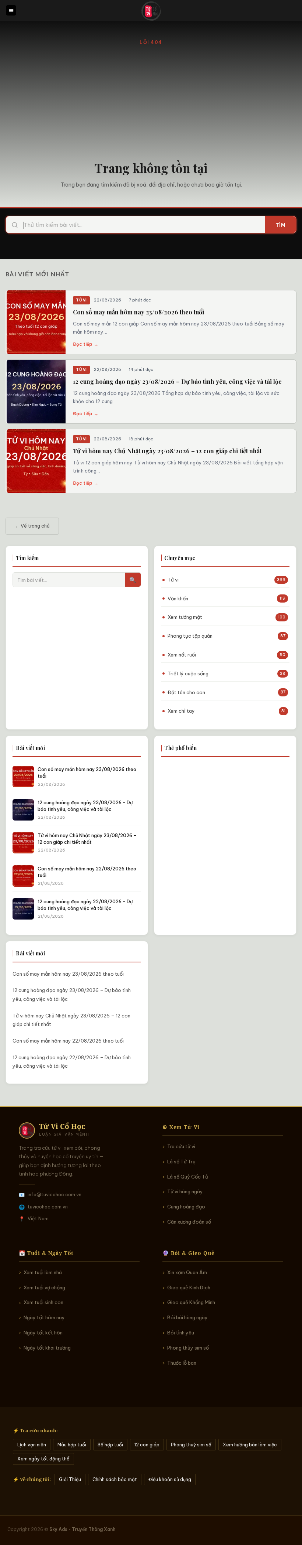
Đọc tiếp (85, 344)
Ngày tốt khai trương (47, 1348)
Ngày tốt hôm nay (44, 1317)
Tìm (280, 225)
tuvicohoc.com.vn (48, 1207)
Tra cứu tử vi (181, 1146)
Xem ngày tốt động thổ (43, 1459)
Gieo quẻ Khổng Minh (191, 1302)
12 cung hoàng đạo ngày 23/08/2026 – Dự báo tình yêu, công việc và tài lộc (177, 381)
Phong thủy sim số (188, 1348)
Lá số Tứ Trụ (181, 1161)
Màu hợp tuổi (71, 1444)
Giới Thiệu (70, 1479)
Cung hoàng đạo (186, 1207)
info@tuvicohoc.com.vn (54, 1194)
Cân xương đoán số (189, 1222)
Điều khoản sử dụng (169, 1479)
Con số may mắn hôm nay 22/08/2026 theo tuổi (68, 1041)
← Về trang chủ (32, 526)
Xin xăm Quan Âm (187, 1272)
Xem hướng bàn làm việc (250, 1444)
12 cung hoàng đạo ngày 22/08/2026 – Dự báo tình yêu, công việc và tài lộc (72, 1061)
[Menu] (11, 10)
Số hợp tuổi (110, 1444)
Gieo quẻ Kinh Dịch (188, 1287)
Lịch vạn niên (31, 1444)
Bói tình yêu (180, 1333)
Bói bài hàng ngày (187, 1317)
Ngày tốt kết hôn (43, 1333)
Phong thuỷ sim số (191, 1444)
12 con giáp (146, 1444)
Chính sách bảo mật (114, 1479)
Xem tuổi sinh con (43, 1302)
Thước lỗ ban (181, 1363)
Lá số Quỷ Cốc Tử (187, 1177)
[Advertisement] (151, 102)
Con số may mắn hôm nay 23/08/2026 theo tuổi (138, 312)
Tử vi (81, 300)
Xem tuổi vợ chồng (44, 1287)
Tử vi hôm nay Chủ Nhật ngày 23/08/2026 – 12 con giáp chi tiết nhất (167, 451)
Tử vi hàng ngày (185, 1191)
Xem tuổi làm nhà (43, 1272)
